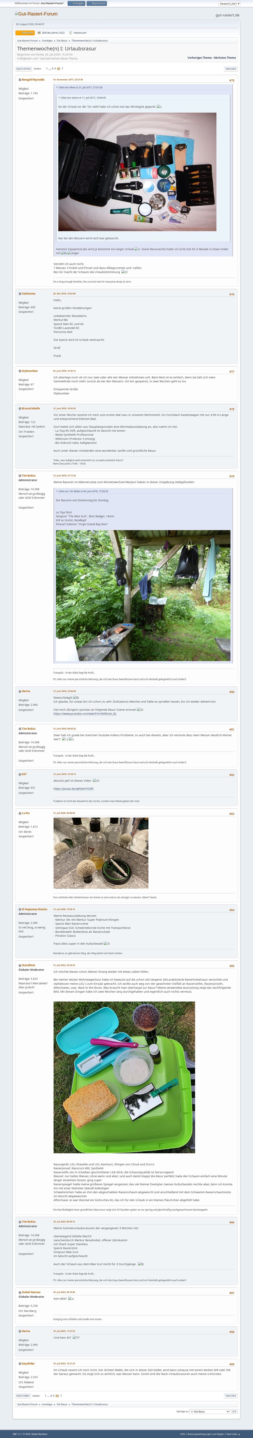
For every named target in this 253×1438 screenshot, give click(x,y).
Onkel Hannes (31, 1292)
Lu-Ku (26, 813)
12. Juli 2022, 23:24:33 (64, 965)
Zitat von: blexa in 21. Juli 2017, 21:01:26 (80, 87)
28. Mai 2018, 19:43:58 (64, 293)
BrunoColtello (31, 408)
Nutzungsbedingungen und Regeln (206, 1433)
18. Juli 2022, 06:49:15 (64, 1221)
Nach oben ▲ (233, 1433)
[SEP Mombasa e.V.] (20, 503)
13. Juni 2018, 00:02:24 (64, 728)
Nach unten (23, 68)
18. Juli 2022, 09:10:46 (64, 1292)
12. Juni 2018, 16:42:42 (64, 408)
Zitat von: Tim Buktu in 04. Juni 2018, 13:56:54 (83, 491)
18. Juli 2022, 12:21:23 (64, 1363)
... (50, 68)
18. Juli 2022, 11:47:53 (64, 1331)
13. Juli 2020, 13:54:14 (64, 909)
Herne (26, 691)
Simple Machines (39, 1434)
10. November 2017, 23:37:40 (68, 79)
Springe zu (182, 1411)
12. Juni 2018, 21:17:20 (64, 475)
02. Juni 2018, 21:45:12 (64, 370)
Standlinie (28, 965)
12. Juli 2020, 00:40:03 (64, 812)
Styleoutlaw (30, 371)
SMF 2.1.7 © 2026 (21, 1434)
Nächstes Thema (225, 57)
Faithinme (28, 293)
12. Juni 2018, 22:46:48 (64, 691)
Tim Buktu (29, 475)
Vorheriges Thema (200, 57)
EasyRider (28, 1363)
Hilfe (182, 1433)
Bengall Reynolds (33, 79)
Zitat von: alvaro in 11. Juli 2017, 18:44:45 (83, 97)
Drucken (231, 68)
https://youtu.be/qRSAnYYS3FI (73, 789)
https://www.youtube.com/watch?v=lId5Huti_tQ (85, 713)
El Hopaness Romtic (34, 909)
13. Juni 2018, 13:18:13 (64, 774)
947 (24, 774)
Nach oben (22, 1395)
